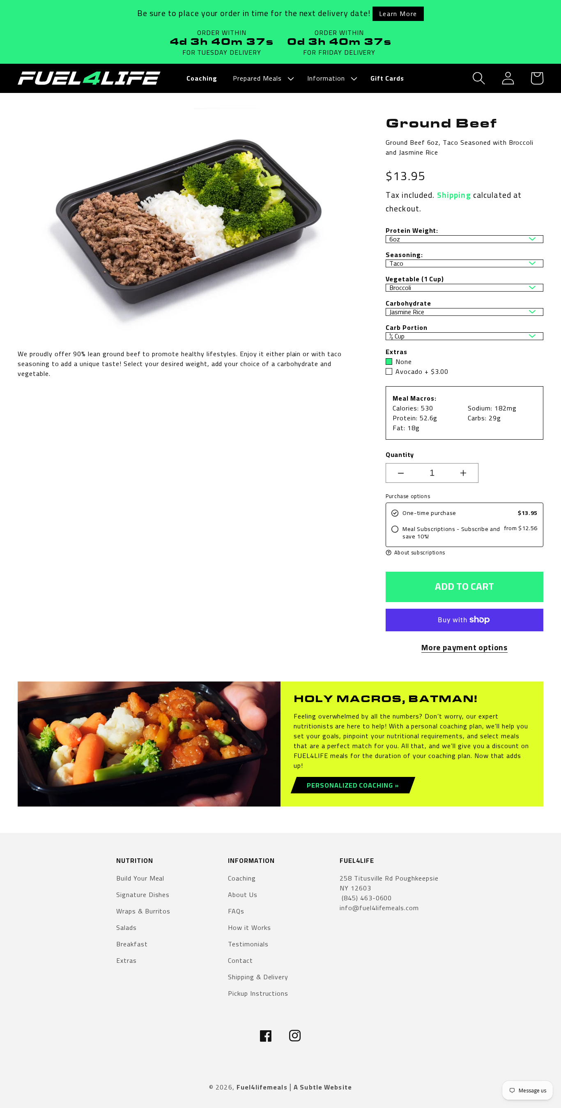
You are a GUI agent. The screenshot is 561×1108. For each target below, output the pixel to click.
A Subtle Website (323, 1087)
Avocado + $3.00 (421, 371)
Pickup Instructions (258, 993)
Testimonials (248, 944)
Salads (126, 927)
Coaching (242, 878)
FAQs (236, 911)
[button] (262, 78)
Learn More (398, 13)
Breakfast (132, 944)
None (403, 361)
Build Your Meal (140, 878)
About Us (243, 894)
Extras (126, 960)
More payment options (464, 648)
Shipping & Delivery (258, 977)
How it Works (249, 927)
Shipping (454, 195)
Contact (240, 960)
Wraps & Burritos (143, 911)
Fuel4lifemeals (262, 1087)
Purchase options (408, 496)
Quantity (400, 454)
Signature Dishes (143, 894)
